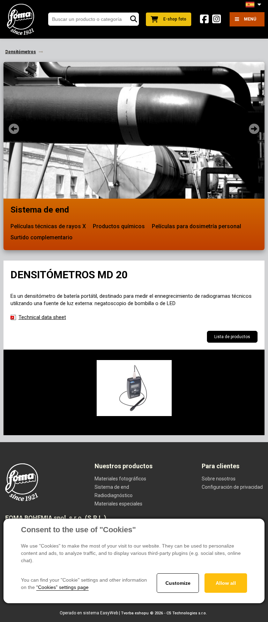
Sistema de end (39, 210)
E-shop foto (174, 19)
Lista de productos (232, 336)
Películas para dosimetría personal (196, 226)
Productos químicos (119, 226)
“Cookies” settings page (62, 587)
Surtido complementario (41, 237)
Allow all (226, 583)
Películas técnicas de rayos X (48, 226)
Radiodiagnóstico (114, 495)
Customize (178, 583)
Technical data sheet (42, 317)
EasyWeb (109, 613)
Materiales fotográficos (120, 478)
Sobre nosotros (219, 478)
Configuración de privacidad (232, 487)
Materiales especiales (118, 504)
